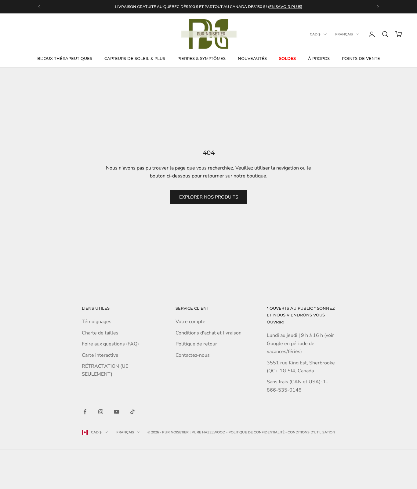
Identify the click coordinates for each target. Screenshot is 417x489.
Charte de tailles (100, 333)
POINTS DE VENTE (361, 58)
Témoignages (96, 321)
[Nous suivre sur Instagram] (101, 412)
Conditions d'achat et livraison (208, 333)
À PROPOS (319, 58)
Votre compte (190, 321)
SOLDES (287, 58)
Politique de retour (196, 344)
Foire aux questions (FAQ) (110, 344)
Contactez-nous (193, 355)
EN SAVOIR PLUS (285, 6)
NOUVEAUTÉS (252, 58)
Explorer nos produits (208, 197)
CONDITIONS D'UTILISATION (311, 432)
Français (344, 34)
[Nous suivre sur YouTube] (117, 412)
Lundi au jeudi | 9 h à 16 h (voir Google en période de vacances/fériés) (300, 343)
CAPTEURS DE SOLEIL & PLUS (134, 58)
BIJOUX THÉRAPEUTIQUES (64, 58)
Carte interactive (100, 355)
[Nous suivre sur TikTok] (132, 412)
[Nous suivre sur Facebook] (85, 412)
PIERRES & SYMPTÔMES (201, 58)
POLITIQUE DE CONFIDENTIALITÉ (256, 432)
